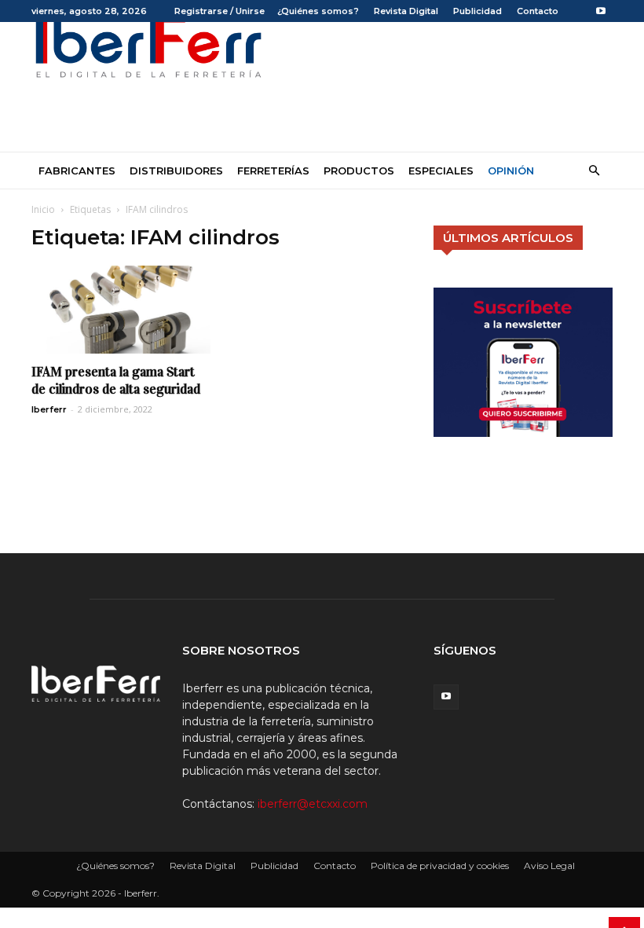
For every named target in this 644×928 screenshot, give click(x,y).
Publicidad (477, 11)
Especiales (441, 170)
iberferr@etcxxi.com (313, 804)
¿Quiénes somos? (318, 11)
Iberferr (49, 409)
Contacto (537, 11)
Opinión (511, 170)
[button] (594, 170)
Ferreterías (273, 170)
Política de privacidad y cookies (440, 865)
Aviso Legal (549, 865)
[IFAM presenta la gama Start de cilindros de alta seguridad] (120, 310)
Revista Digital (406, 11)
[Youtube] (601, 11)
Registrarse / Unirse (219, 11)
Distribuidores (176, 170)
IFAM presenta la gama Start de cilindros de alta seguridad (115, 381)
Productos (359, 170)
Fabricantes (76, 170)
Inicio (43, 209)
